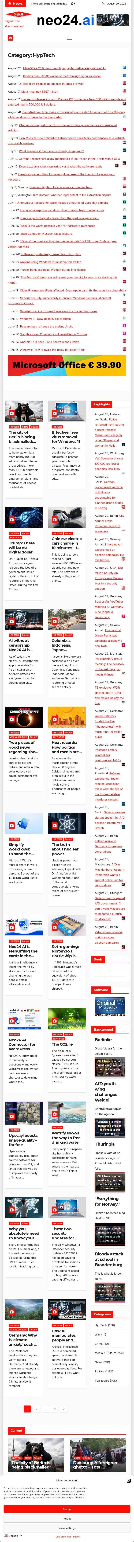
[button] (129, 1480)
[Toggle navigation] (69, 38)
